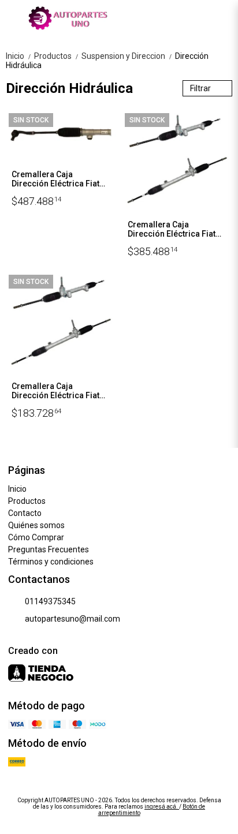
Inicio (19, 56)
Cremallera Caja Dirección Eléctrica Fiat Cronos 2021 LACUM (55, 391)
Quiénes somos (36, 525)
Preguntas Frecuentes (48, 549)
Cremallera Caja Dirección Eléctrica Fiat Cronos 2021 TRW (171, 230)
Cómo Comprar (36, 537)
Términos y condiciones (51, 561)
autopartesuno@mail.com (72, 618)
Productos (56, 56)
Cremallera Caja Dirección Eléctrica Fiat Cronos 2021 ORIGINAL (55, 179)
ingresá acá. (161, 806)
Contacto (25, 513)
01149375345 (50, 601)
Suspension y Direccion (127, 56)
